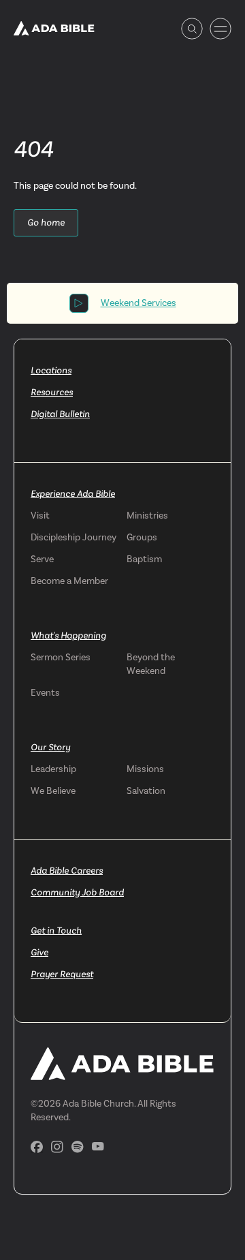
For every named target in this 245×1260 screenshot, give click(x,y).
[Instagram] (57, 1147)
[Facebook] (37, 1147)
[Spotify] (77, 1147)
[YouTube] (98, 1146)
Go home (46, 222)
